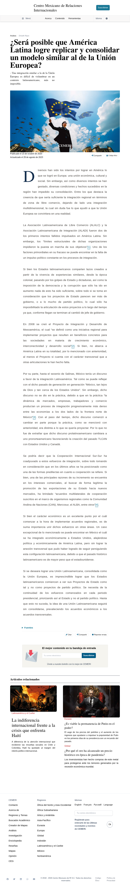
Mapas (12, 851)
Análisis (13, 830)
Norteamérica (44, 856)
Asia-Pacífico (44, 820)
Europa (41, 830)
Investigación (15, 835)
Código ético (112, 155)
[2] (73, 346)
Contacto (13, 805)
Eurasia (41, 825)
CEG (11, 861)
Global (40, 835)
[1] (88, 246)
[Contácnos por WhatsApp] (27, 879)
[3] (34, 417)
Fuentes (28, 627)
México (40, 851)
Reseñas (13, 846)
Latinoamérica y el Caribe (50, 846)
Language (108, 805)
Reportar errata (100, 635)
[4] (96, 504)
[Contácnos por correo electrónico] (34, 879)
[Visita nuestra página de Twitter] (14, 879)
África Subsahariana (47, 810)
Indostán (41, 840)
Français (88, 805)
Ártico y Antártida (45, 815)
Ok (110, 824)
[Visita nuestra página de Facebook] (8, 879)
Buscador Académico (19, 820)
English (78, 805)
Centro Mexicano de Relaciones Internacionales (58, 7)
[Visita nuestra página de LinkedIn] (21, 879)
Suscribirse (103, 8)
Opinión (13, 856)
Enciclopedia (15, 840)
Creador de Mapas (18, 825)
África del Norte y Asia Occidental (54, 805)
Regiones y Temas (18, 815)
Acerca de (14, 810)
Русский (97, 805)
